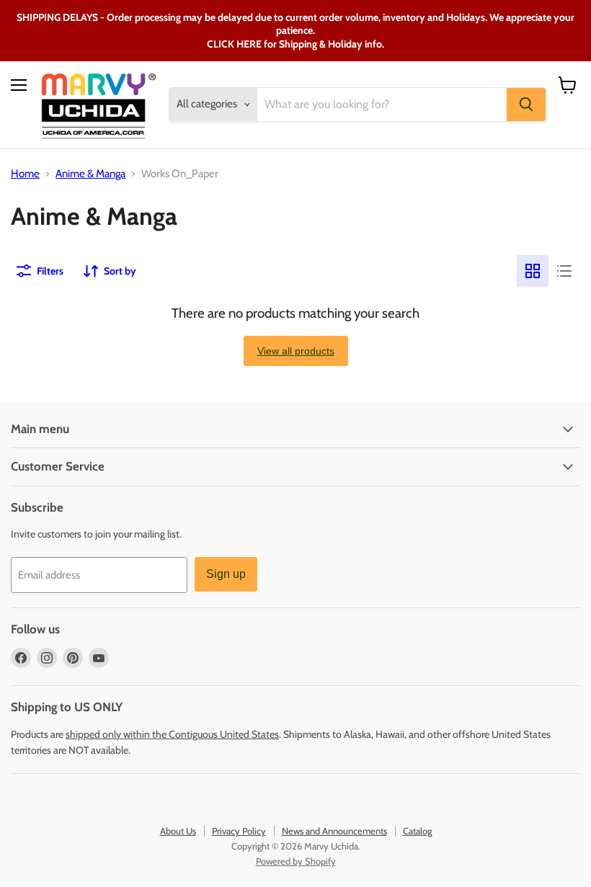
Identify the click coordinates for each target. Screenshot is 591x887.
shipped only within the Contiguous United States (172, 734)
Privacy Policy (239, 831)
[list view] (564, 271)
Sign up (226, 574)
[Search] (526, 104)
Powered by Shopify (296, 861)
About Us (178, 831)
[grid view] (532, 271)
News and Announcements (334, 831)
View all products (295, 351)
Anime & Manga (90, 174)
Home (25, 174)
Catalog (417, 831)
